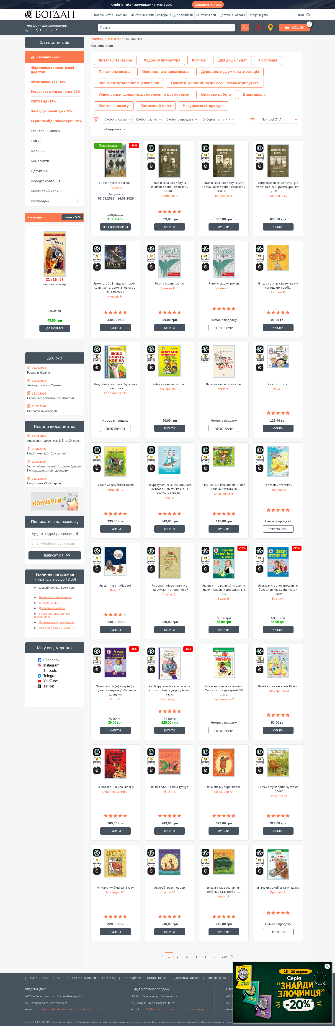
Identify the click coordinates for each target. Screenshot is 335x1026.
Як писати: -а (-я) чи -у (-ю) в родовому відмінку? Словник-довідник (115, 690)
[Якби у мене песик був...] (169, 363)
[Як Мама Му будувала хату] (115, 867)
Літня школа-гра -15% (48, 82)
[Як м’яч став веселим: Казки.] (278, 665)
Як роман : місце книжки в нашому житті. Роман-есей (169, 587)
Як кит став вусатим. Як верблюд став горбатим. (223, 889)
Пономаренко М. (278, 691)
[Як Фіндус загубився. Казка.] (115, 464)
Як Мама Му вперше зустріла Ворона (278, 789)
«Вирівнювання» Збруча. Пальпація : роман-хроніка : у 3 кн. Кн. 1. (170, 187)
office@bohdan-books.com (55, 1009)
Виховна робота (216, 94)
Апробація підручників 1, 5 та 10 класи (53, 440)
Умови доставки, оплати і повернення (52, 615)
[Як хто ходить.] (278, 363)
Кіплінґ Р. (169, 792)
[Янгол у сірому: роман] (169, 263)
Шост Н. (115, 699)
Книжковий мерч (44, 191)
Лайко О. (224, 389)
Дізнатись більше (208, 4)
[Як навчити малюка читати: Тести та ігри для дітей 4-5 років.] (223, 665)
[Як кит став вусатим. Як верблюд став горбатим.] (223, 867)
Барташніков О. (224, 699)
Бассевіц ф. (169, 699)
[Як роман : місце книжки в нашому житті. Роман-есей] (169, 565)
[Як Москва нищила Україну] (115, 766)
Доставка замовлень (52, 608)
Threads (50, 670)
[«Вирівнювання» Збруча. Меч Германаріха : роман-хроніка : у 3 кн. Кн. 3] (223, 162)
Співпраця (164, 15)
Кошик (297, 27)
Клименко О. (169, 196)
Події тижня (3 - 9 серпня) (44, 483)
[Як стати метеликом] (278, 464)
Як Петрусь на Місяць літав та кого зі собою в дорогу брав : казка (170, 690)
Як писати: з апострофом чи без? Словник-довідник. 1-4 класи (278, 589)
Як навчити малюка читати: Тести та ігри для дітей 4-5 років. (224, 690)
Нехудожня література (203, 106)
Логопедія (268, 60)
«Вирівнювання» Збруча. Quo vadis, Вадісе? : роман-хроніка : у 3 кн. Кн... (278, 187)
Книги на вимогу (114, 106)
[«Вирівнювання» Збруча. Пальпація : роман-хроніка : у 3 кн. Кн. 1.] (169, 162)
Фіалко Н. (115, 187)
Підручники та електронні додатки (52, 69)
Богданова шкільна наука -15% (56, 91)
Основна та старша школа (165, 72)
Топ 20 (36, 141)
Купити (169, 227)
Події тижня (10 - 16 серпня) (46, 453)
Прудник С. (278, 892)
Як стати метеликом (278, 485)
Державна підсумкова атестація (230, 72)
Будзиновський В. (115, 792)
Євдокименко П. (115, 393)
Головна (96, 38)
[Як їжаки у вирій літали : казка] (278, 867)
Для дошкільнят (232, 60)
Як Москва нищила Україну (115, 787)
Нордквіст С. (115, 489)
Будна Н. (224, 598)
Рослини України (38, 372)
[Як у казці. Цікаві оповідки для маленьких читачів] (223, 464)
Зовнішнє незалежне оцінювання (129, 83)
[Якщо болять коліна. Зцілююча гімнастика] (115, 363)
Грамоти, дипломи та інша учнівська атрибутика (215, 83)
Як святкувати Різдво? (115, 585)
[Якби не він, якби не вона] (223, 363)
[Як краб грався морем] (169, 867)
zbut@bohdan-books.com (160, 1009)
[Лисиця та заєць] (55, 253)
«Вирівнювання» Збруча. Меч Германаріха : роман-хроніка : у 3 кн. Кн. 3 (223, 187)
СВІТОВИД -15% (43, 101)
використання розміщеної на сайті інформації (186, 1022)
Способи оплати (49, 602)
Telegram (50, 676)
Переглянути (223, 328)
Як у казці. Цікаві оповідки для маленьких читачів (223, 487)
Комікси (199, 60)
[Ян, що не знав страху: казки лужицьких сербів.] (278, 263)
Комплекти (40, 161)
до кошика (55, 328)
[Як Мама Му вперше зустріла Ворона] (278, 766)
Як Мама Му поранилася (223, 787)
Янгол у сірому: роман (170, 283)
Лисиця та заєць (55, 284)
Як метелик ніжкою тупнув (169, 787)
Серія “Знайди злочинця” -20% (56, 121)
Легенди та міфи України (44, 385)
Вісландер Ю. (223, 792)
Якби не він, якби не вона (224, 384)
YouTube (50, 681)
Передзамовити (115, 227)
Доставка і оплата (232, 15)
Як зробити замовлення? (55, 597)
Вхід (301, 15)
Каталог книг (47, 57)
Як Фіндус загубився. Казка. (115, 485)
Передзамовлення (45, 181)
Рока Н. (278, 389)
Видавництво (103, 15)
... (215, 956)
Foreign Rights (258, 15)
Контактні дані (206, 15)
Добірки (54, 358)
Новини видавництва (54, 426)
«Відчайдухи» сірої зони (115, 183)
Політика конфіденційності (56, 622)
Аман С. (170, 498)
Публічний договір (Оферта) (57, 627)
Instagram (51, 665)
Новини (121, 15)
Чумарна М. (115, 296)
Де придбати (183, 15)
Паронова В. (278, 489)
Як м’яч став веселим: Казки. (278, 686)
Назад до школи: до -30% (51, 111)
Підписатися (53, 555)
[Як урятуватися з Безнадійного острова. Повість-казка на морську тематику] (169, 464)
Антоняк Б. (278, 292)
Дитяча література (115, 60)
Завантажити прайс (55, 42)
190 (224, 956)
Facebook (51, 660)
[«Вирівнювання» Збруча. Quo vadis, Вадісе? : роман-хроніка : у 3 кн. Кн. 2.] (278, 162)
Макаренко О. (169, 389)
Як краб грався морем (169, 887)
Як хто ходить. (278, 384)
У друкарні (39, 171)
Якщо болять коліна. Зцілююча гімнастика (115, 386)
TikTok (48, 686)
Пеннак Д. (169, 594)
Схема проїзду (90, 1009)
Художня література (162, 60)
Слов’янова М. (224, 494)
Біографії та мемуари (42, 411)
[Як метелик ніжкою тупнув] (169, 766)
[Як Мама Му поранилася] (223, 766)
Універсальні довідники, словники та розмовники (144, 94)
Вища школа (254, 94)
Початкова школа (114, 72)
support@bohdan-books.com (57, 587)
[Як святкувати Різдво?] (115, 565)
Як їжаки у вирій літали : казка (278, 887)
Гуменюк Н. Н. (169, 288)
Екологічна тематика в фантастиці (51, 398)
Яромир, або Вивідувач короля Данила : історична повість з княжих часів (115, 287)
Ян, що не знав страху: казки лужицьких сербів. (278, 285)
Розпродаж (40, 201)
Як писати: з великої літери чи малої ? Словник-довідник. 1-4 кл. (223, 589)
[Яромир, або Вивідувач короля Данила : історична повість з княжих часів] (115, 263)
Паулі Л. (115, 590)
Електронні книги (142, 15)
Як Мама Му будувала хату (115, 887)
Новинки (38, 151)
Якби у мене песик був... (170, 384)
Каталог (114, 38)
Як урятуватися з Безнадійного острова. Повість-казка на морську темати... (169, 489)
